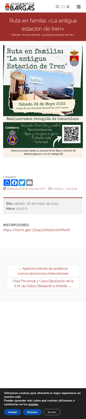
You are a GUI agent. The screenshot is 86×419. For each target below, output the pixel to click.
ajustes (33, 404)
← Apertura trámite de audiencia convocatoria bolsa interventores (43, 271)
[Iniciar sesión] (68, 6)
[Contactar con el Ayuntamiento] (63, 6)
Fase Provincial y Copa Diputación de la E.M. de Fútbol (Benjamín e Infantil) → (43, 283)
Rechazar (32, 412)
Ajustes (52, 412)
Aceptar (12, 412)
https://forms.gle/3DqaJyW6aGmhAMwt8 (36, 230)
